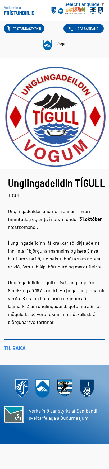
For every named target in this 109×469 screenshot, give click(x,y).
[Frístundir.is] (19, 10)
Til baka (15, 348)
